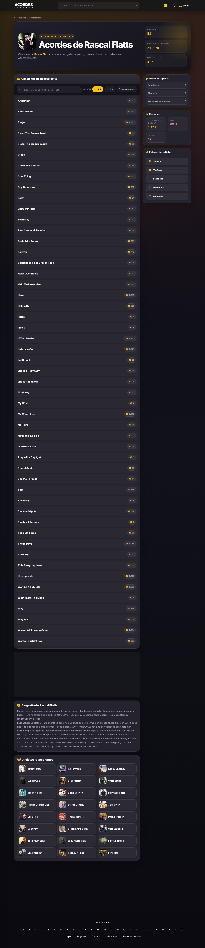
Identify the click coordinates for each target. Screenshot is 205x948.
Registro (81, 936)
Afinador (97, 936)
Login (68, 936)
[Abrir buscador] (173, 5)
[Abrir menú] (165, 5)
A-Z (99, 89)
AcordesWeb (20, 18)
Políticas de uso (132, 936)
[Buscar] (135, 5)
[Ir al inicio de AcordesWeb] (24, 5)
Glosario (112, 936)
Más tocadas (127, 89)
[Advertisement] (77, 675)
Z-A (111, 89)
